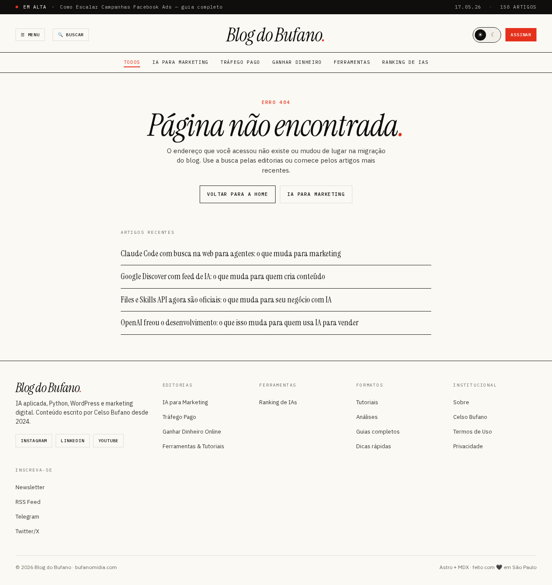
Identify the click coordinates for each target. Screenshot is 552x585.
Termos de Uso (472, 431)
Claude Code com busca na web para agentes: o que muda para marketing (231, 253)
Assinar (521, 35)
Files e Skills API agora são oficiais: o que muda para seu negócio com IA (226, 299)
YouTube (108, 440)
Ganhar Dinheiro (297, 62)
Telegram (27, 516)
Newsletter (30, 487)
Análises (367, 417)
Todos (132, 62)
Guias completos (378, 431)
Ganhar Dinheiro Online (192, 431)
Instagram (34, 440)
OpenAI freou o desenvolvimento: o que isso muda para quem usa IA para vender (239, 322)
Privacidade (468, 446)
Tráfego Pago (240, 62)
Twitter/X (27, 531)
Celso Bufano (470, 417)
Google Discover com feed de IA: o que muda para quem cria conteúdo (223, 276)
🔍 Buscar (71, 35)
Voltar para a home (237, 194)
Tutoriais (367, 402)
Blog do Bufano (276, 34)
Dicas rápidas (373, 446)
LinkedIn (72, 440)
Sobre (461, 402)
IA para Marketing (180, 62)
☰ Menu (30, 35)
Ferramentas (352, 62)
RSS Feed (28, 502)
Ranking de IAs (405, 62)
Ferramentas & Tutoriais (193, 446)
